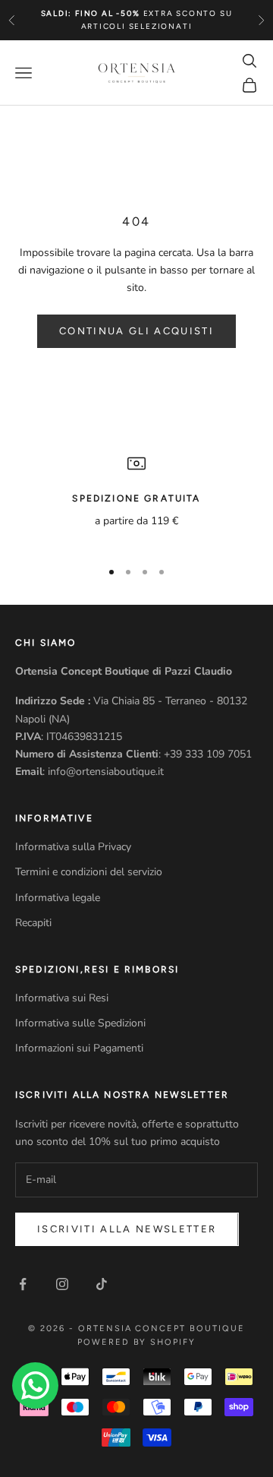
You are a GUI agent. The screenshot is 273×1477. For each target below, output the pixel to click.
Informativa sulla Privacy (73, 847)
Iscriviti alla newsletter (127, 1229)
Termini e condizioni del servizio (88, 872)
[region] (136, 500)
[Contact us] (35, 1385)
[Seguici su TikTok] (101, 1284)
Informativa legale (57, 897)
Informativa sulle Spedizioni (80, 1023)
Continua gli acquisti (136, 331)
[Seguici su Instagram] (62, 1284)
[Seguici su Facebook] (22, 1284)
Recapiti (33, 923)
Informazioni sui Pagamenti (79, 1048)
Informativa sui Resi (61, 998)
